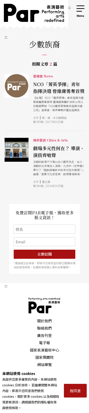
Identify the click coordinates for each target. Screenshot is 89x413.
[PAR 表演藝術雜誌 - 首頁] (33, 14)
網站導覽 (44, 364)
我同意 (75, 390)
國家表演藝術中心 (44, 350)
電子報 (44, 342)
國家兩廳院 (44, 357)
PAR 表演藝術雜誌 (44, 305)
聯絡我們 (44, 328)
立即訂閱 (44, 254)
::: (69, 7)
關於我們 (44, 320)
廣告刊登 (44, 335)
